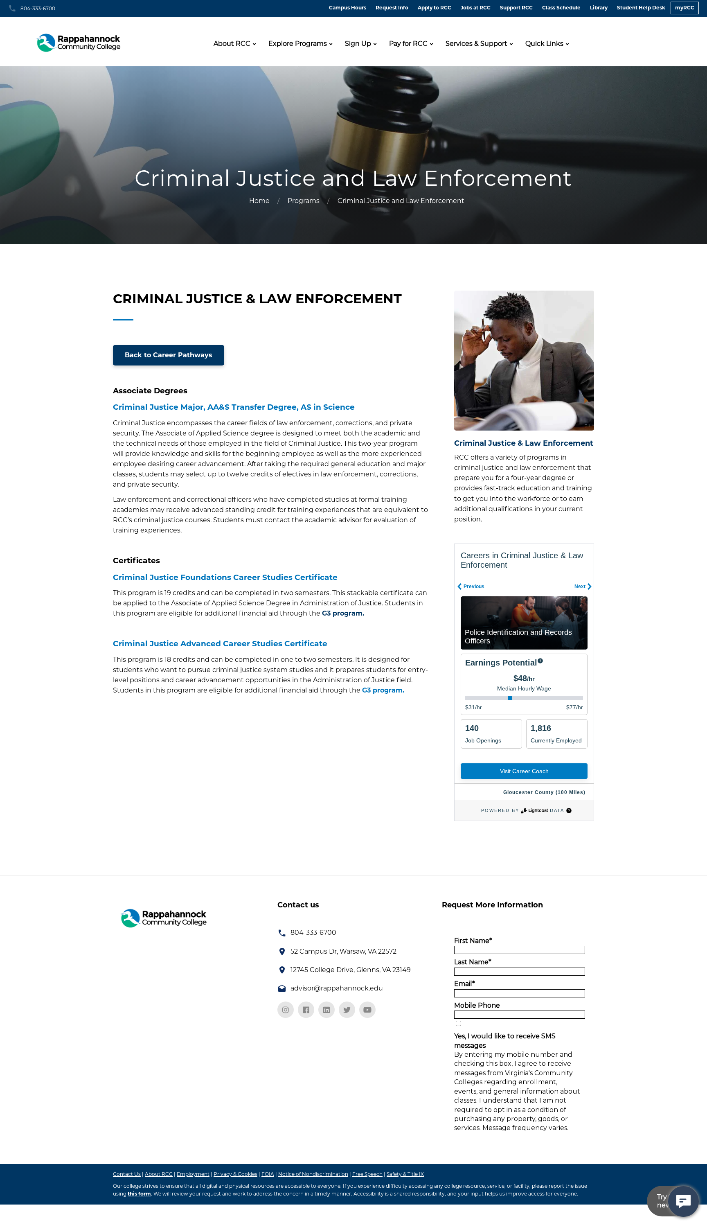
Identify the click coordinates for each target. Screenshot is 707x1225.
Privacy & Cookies (235, 1174)
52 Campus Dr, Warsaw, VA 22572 (343, 951)
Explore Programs (297, 43)
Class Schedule (561, 8)
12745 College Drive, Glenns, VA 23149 (350, 970)
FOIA (267, 1174)
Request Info (392, 8)
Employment (193, 1174)
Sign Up (358, 43)
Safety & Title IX (405, 1174)
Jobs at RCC (476, 8)
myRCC (684, 8)
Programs (304, 201)
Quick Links (544, 43)
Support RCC (516, 8)
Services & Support (476, 43)
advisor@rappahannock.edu (336, 988)
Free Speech (367, 1174)
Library (599, 8)
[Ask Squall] (683, 1201)
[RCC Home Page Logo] (79, 40)
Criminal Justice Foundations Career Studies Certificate (225, 577)
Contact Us (127, 1174)
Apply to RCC (434, 8)
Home (259, 201)
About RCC (232, 43)
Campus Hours (347, 8)
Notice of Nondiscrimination (313, 1174)
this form (139, 1194)
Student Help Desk (641, 8)
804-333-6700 (37, 8)
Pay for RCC (408, 43)
